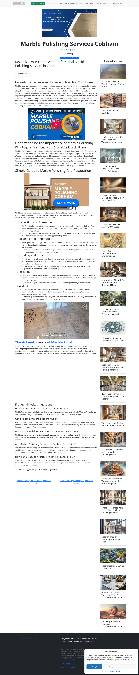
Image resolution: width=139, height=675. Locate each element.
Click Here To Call (31, 639)
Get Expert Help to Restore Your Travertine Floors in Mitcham (112, 367)
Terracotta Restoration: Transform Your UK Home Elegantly (112, 481)
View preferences (128, 667)
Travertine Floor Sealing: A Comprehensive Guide (112, 424)
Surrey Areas (70, 3)
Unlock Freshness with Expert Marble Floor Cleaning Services (112, 510)
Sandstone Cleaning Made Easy (110, 111)
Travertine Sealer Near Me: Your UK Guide (111, 225)
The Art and (24, 342)
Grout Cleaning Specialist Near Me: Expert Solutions (110, 168)
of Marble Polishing (62, 342)
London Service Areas (84, 3)
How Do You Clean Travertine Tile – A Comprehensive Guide (111, 595)
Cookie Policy (105, 671)
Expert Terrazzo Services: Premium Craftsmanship (110, 253)
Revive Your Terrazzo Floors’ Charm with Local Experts (113, 396)
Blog (105, 3)
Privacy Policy (65, 664)
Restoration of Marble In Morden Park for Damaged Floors (112, 282)
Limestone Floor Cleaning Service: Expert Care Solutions (112, 198)
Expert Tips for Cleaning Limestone (112, 567)
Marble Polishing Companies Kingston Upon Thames (34, 482)
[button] (135, 651)
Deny (111, 667)
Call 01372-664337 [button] (38, 3)
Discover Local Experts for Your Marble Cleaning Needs (112, 452)
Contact (99, 3)
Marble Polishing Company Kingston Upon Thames (76, 482)
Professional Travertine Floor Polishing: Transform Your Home (112, 139)
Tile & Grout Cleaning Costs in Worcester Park (112, 339)
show (27, 74)
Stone (54, 3)
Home (48, 3)
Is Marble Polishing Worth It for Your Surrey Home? (112, 84)
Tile (60, 3)
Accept (94, 667)
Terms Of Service (115, 671)
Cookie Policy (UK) (115, 3)
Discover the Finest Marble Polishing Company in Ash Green (112, 311)
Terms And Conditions (68, 667)
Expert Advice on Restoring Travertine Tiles (110, 539)
